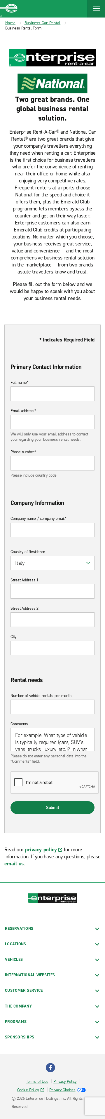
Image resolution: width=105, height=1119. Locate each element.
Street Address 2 (24, 608)
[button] (96, 9)
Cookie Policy (28, 1090)
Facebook (50, 1067)
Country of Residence (27, 552)
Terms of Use (37, 1081)
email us (14, 863)
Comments (19, 724)
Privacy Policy (65, 1081)
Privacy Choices (62, 1090)
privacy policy (41, 849)
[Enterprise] (9, 9)
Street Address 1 (24, 580)
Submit (52, 808)
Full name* (19, 382)
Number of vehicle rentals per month (40, 695)
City (13, 636)
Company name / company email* (38, 518)
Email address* (23, 411)
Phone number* (23, 452)
